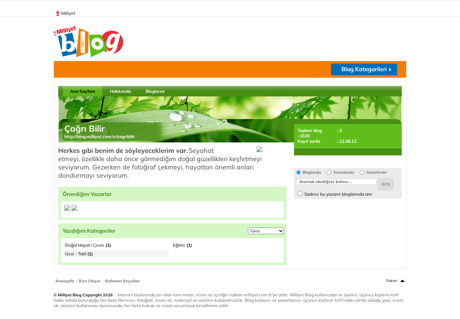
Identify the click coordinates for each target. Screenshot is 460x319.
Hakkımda (120, 91)
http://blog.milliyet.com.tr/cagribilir (99, 136)
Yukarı (391, 280)
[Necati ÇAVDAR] (74, 209)
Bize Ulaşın (89, 280)
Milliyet (68, 13)
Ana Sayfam (82, 91)
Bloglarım (155, 91)
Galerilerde (376, 172)
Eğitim (182, 245)
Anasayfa (64, 280)
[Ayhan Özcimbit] (67, 209)
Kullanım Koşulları (122, 280)
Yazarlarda (343, 172)
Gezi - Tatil (79, 253)
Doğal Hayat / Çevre (88, 245)
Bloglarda (312, 172)
